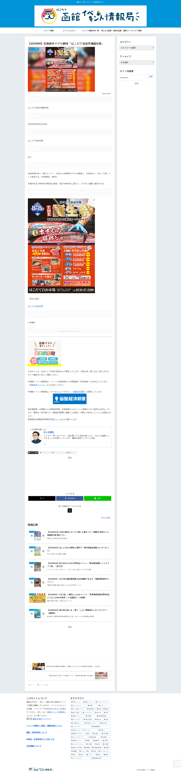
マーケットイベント (59, 452)
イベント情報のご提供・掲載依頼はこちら (44, 726)
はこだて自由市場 (35, 306)
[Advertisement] (70, 474)
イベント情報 (34, 452)
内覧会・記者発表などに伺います (40, 739)
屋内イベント (72, 452)
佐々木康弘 (49, 432)
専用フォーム (56, 419)
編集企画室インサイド (42, 719)
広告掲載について (33, 746)
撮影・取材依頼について (36, 732)
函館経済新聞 (78, 392)
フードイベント (46, 452)
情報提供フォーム (37, 385)
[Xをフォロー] (45, 444)
